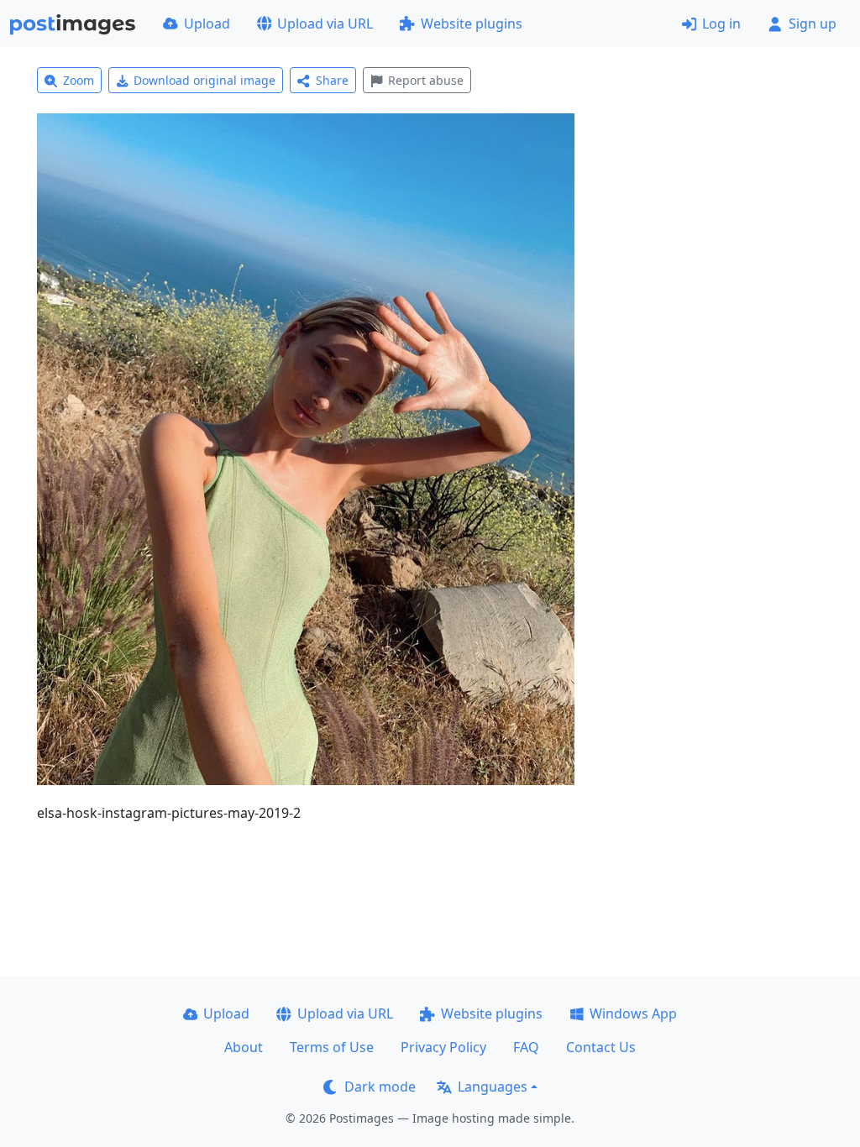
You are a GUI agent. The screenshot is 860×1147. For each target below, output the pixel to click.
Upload (207, 23)
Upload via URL (325, 23)
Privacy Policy (443, 1047)
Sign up (812, 23)
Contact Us (601, 1047)
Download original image (204, 80)
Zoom (78, 80)
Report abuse (426, 80)
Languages (492, 1086)
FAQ (526, 1047)
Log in (721, 23)
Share (332, 80)
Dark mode (380, 1086)
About (243, 1047)
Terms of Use (332, 1047)
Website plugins (471, 23)
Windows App (633, 1013)
